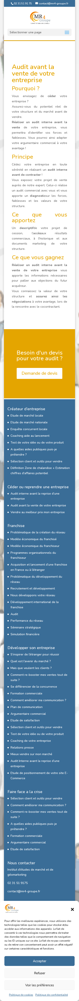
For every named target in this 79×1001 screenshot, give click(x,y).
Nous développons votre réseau (33, 595)
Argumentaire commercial (28, 714)
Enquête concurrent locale (29, 429)
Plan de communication (27, 707)
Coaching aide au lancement (30, 436)
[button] (72, 909)
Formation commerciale (26, 693)
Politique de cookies (21, 995)
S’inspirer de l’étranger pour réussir (35, 654)
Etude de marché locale (27, 416)
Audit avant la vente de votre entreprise (38, 505)
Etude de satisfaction (25, 720)
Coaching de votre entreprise (31, 741)
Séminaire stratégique (26, 627)
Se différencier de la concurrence (34, 687)
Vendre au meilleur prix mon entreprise (38, 512)
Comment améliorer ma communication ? (38, 700)
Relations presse (22, 747)
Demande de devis (39, 373)
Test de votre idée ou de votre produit (37, 442)
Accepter (39, 961)
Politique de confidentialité (51, 995)
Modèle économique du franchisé (34, 539)
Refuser (39, 973)
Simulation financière (25, 634)
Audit (14, 614)
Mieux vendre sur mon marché (31, 754)
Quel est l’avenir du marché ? (31, 661)
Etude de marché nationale (29, 422)
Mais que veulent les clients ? (31, 668)
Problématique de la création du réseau (38, 532)
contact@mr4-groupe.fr (23, 891)
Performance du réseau (27, 621)
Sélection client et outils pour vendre (36, 461)
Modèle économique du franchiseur (35, 546)
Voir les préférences (39, 985)
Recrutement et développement (33, 588)
